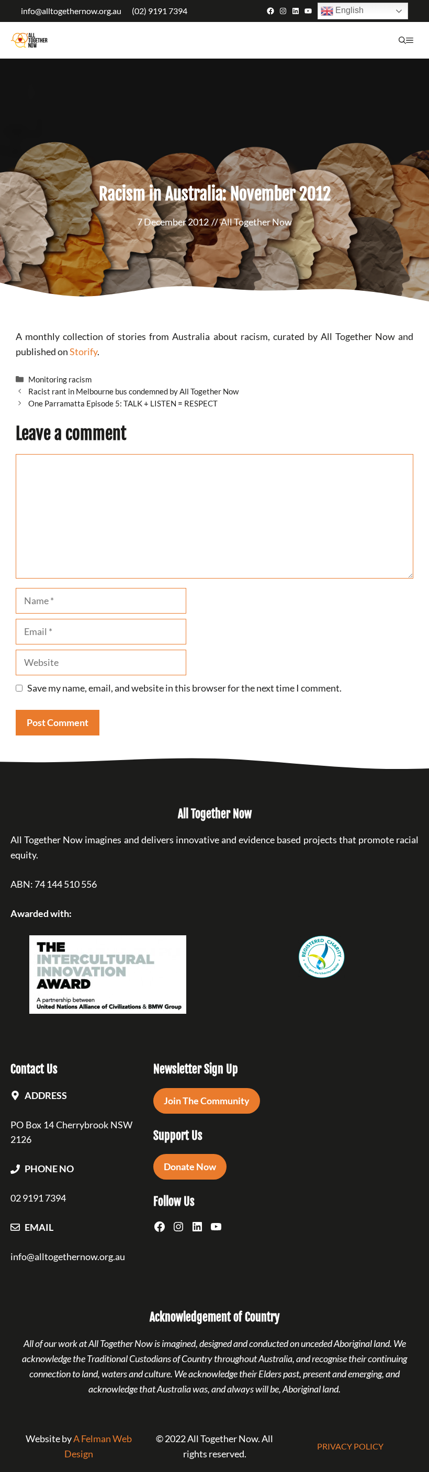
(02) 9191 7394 (159, 11)
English (348, 10)
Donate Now (190, 1166)
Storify (83, 351)
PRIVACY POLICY (350, 1446)
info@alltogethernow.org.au (71, 11)
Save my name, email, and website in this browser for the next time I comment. (184, 688)
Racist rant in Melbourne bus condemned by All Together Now (133, 391)
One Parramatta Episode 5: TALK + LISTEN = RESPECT (123, 403)
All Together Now (256, 222)
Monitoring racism (60, 379)
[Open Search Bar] (402, 40)
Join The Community (207, 1100)
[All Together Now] (29, 40)
